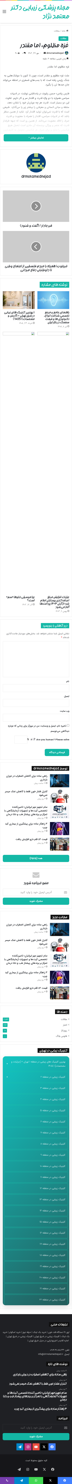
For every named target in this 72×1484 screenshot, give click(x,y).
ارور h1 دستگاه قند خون (58, 1332)
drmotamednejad (55, 53)
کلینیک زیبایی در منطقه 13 (52, 1199)
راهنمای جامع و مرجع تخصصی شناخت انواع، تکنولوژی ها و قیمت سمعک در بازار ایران (56, 317)
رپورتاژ (64, 1030)
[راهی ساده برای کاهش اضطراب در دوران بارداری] (59, 780)
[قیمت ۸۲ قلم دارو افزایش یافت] (59, 844)
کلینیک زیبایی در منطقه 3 (52, 1088)
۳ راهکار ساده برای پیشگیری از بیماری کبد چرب (26, 825)
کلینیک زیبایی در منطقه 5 (52, 1110)
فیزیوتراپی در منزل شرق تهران (42, 1340)
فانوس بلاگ (61, 1036)
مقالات (57, 31)
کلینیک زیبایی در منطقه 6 (53, 1122)
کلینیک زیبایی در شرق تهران (46, 1336)
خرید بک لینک (39, 1332)
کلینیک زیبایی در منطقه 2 (53, 1077)
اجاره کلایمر (63, 1340)
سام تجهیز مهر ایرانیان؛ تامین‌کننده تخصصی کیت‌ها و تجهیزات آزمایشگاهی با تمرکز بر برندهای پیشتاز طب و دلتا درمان (25, 810)
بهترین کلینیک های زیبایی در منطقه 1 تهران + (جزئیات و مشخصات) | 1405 (38, 1064)
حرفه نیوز (27, 1332)
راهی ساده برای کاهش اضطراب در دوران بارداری (26, 778)
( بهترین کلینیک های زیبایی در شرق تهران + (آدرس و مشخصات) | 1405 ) (19, 315)
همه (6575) (36, 858)
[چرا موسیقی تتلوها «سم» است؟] (19, 463)
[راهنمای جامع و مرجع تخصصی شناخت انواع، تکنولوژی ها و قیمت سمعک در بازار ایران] (53, 300)
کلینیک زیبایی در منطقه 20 (52, 1277)
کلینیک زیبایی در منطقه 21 (52, 1288)
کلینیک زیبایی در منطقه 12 (52, 1188)
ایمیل (66, 696)
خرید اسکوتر (15, 1332)
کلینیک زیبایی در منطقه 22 (52, 1300)
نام (67, 681)
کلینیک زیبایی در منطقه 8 (52, 1144)
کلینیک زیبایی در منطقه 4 (52, 1099)
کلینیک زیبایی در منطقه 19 (52, 1266)
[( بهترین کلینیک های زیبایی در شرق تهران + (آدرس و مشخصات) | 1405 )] (19, 300)
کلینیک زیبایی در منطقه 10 (52, 1166)
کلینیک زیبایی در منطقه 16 (52, 1233)
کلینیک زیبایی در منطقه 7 (52, 1133)
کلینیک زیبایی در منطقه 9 (53, 1155)
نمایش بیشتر (37, 138)
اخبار (65, 1025)
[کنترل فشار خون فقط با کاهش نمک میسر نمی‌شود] (59, 796)
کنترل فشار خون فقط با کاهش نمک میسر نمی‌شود (26, 793)
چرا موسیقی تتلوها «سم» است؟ (20, 599)
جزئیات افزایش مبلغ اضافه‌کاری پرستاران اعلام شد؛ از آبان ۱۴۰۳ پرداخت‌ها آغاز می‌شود (54, 602)
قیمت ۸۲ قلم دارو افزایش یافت (31, 839)
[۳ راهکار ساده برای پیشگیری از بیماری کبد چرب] (59, 828)
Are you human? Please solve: (52, 740)
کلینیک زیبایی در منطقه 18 (52, 1255)
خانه (64, 31)
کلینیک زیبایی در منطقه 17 (52, 1244)
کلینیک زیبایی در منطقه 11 (52, 1177)
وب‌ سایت (64, 711)
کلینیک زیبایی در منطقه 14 (52, 1211)
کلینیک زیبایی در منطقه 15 (52, 1222)
